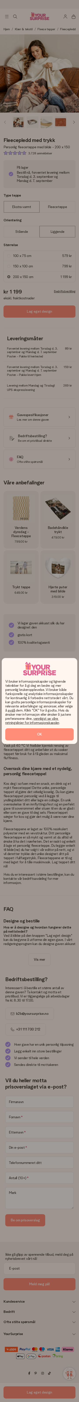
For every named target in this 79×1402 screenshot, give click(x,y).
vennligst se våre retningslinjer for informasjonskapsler (32, 721)
